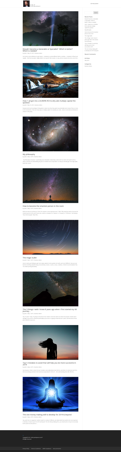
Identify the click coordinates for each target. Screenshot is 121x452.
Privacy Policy (26, 448)
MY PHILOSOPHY (94, 3)
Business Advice (38, 53)
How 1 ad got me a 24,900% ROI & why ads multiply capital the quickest (49, 102)
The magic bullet (30, 257)
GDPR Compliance (47, 448)
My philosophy (29, 154)
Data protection (57, 448)
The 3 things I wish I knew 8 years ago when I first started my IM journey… (50, 310)
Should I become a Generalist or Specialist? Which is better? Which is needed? (48, 50)
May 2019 (87, 60)
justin (25, 53)
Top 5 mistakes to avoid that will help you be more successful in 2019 (49, 364)
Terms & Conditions (36, 448)
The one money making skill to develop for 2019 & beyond (47, 414)
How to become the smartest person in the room (43, 206)
